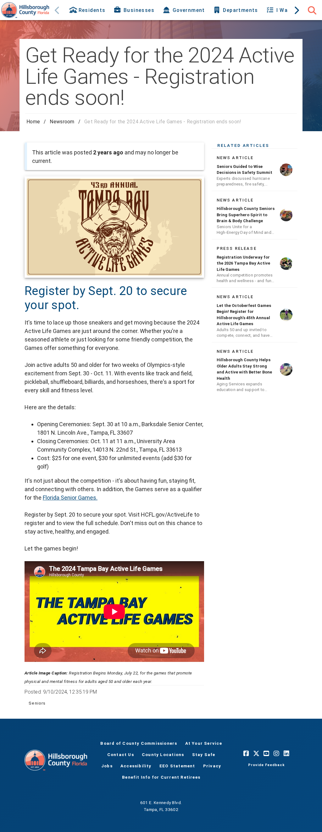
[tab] (87, 10)
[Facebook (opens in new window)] (246, 753)
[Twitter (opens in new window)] (256, 753)
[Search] (311, 10)
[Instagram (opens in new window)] (276, 753)
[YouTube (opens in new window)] (266, 753)
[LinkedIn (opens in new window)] (286, 753)
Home (33, 122)
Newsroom (62, 122)
